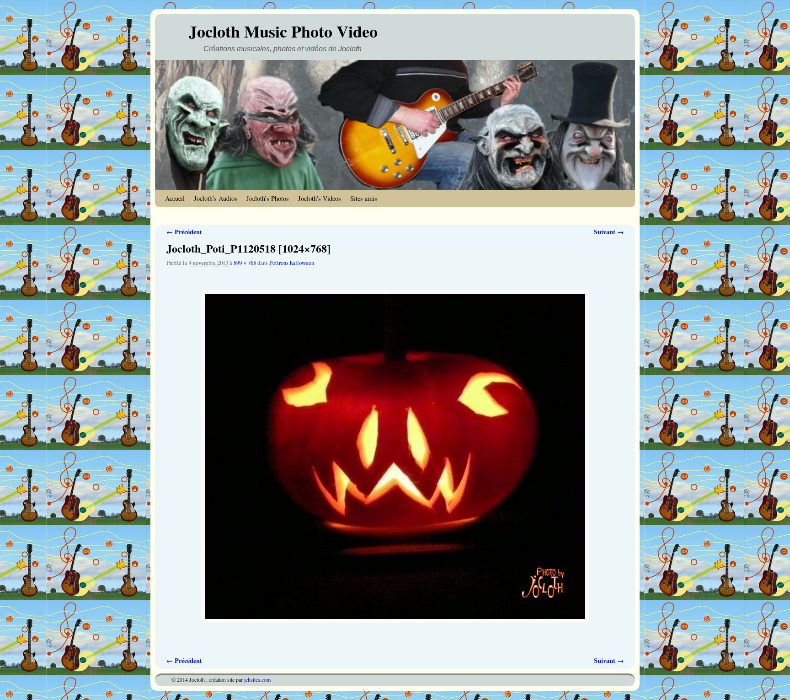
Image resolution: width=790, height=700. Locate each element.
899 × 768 (245, 263)
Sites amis (363, 198)
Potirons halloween (291, 263)
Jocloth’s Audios (215, 198)
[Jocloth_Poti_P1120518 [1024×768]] (395, 456)
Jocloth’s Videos (319, 198)
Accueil (175, 198)
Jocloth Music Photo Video (283, 31)
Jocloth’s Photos (267, 198)
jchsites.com (257, 679)
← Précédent (184, 232)
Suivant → (609, 232)
